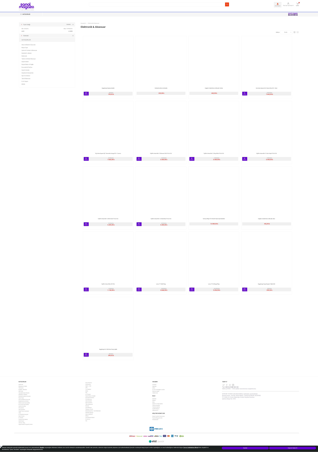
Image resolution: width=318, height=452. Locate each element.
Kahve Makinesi (89, 414)
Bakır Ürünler (21, 416)
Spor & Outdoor (26, 75)
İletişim (154, 400)
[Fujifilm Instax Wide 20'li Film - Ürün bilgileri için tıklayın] (108, 257)
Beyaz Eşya (25, 47)
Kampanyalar (155, 419)
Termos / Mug (22, 422)
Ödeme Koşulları (156, 405)
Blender (87, 406)
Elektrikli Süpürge (89, 412)
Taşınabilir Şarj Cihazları (24, 393)
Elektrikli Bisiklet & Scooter (25, 396)
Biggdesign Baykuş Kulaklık (108, 88)
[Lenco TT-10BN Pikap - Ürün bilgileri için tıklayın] (161, 257)
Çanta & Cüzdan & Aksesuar (29, 50)
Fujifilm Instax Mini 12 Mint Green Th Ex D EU (108, 218)
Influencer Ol (155, 410)
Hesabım (154, 384)
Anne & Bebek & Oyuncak (28, 44)
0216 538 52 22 (231, 387)
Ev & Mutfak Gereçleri (23, 414)
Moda (86, 391)
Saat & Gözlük (25, 70)
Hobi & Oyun (21, 421)
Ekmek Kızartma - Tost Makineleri (93, 410)
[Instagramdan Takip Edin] (230, 385)
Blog (153, 402)
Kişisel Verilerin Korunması (158, 416)
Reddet (42, 447)
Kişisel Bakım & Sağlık (27, 64)
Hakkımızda (155, 393)
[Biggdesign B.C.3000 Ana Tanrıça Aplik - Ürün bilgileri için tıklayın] (108, 322)
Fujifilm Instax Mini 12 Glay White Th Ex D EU (214, 153)
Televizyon (21, 388)
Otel (86, 387)
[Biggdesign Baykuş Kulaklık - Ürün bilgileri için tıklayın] (108, 61)
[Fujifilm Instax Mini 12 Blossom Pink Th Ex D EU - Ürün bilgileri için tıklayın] (161, 126)
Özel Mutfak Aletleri (89, 417)
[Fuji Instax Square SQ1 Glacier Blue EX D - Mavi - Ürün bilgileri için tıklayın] (266, 61)
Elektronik (24, 56)
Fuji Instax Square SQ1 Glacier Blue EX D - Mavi (266, 88)
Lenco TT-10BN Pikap (161, 284)
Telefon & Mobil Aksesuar (29, 59)
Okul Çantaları (22, 409)
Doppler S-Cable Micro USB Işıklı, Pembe (214, 88)
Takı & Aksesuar (26, 78)
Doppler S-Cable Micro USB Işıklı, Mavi (266, 218)
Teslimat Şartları (156, 407)
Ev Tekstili (21, 417)
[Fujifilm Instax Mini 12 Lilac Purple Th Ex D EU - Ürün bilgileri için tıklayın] (266, 126)
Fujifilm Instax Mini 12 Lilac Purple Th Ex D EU (266, 153)
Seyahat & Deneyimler (27, 73)
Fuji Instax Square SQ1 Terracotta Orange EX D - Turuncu (108, 153)
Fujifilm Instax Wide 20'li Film (108, 284)
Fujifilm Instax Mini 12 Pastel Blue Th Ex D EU (161, 218)
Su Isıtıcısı (87, 419)
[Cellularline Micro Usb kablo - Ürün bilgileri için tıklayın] (161, 61)
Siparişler (154, 386)
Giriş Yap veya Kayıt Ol (288, 5)
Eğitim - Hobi (88, 386)
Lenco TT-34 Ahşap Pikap (213, 284)
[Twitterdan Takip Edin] (223, 385)
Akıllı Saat (21, 391)
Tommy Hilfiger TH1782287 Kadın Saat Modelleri (214, 218)
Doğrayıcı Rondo (89, 409)
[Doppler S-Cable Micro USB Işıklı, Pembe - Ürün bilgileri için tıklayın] (214, 61)
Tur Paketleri (88, 389)
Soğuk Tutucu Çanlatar (24, 411)
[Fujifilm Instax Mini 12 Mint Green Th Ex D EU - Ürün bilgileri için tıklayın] (108, 191)
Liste (297, 32)
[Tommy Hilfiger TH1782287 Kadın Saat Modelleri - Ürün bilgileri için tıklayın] (214, 191)
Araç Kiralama (88, 382)
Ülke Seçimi (277, 5)
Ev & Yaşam (25, 81)
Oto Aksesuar (88, 399)
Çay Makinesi (88, 407)
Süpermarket (25, 61)
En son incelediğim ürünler (158, 389)
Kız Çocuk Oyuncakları (24, 404)
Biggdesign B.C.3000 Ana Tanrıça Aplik (108, 349)
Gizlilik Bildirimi (155, 408)
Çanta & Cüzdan (22, 406)
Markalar (154, 398)
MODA (23, 84)
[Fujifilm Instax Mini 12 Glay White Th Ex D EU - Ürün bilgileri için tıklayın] (214, 126)
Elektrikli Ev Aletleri (27, 53)
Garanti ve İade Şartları (157, 403)
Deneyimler (88, 384)
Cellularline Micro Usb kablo (161, 88)
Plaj (86, 392)
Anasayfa (83, 23)
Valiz (20, 412)
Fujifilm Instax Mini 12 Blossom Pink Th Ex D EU (161, 153)
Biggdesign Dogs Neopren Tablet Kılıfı (266, 284)
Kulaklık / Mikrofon (23, 389)
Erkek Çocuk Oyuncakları (24, 402)
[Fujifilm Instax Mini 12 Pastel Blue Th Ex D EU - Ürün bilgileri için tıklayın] (161, 191)
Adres (153, 388)
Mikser (87, 415)
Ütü (86, 420)
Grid (294, 32)
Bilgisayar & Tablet (23, 386)
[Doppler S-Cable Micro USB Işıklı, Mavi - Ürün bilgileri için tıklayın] (266, 191)
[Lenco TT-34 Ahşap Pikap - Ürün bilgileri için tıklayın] (214, 257)
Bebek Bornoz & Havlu (24, 401)
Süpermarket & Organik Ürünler (26, 424)
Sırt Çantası (21, 407)
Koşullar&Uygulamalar (157, 418)
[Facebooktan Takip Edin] (226, 385)
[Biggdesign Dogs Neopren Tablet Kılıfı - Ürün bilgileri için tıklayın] (266, 257)
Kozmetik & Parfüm (27, 67)
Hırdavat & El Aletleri (23, 419)
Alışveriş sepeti (155, 391)
